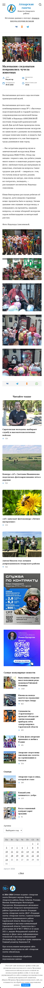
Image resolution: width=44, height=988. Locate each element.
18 (12, 855)
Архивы (7, 825)
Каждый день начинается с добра (27, 793)
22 (33, 855)
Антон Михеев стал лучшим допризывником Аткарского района (21, 562)
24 (7, 859)
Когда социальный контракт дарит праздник (26, 811)
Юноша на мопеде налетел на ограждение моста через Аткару (28, 698)
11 (12, 851)
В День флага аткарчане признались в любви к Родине (29, 739)
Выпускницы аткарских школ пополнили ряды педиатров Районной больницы (28, 682)
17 (7, 855)
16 (38, 851)
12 (17, 851)
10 (7, 851)
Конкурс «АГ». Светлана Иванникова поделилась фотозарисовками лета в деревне (21, 477)
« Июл (21, 873)
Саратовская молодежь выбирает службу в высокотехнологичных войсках (19, 432)
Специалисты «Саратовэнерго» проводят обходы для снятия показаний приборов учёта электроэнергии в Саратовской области (28, 719)
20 (22, 855)
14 (27, 851)
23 (38, 855)
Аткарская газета (26, 5)
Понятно (25, 985)
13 (22, 851)
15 (33, 851)
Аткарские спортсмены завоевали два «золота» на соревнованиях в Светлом (28, 756)
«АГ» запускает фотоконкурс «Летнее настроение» (21, 520)
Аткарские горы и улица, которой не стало (29, 778)
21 (27, 855)
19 (17, 855)
